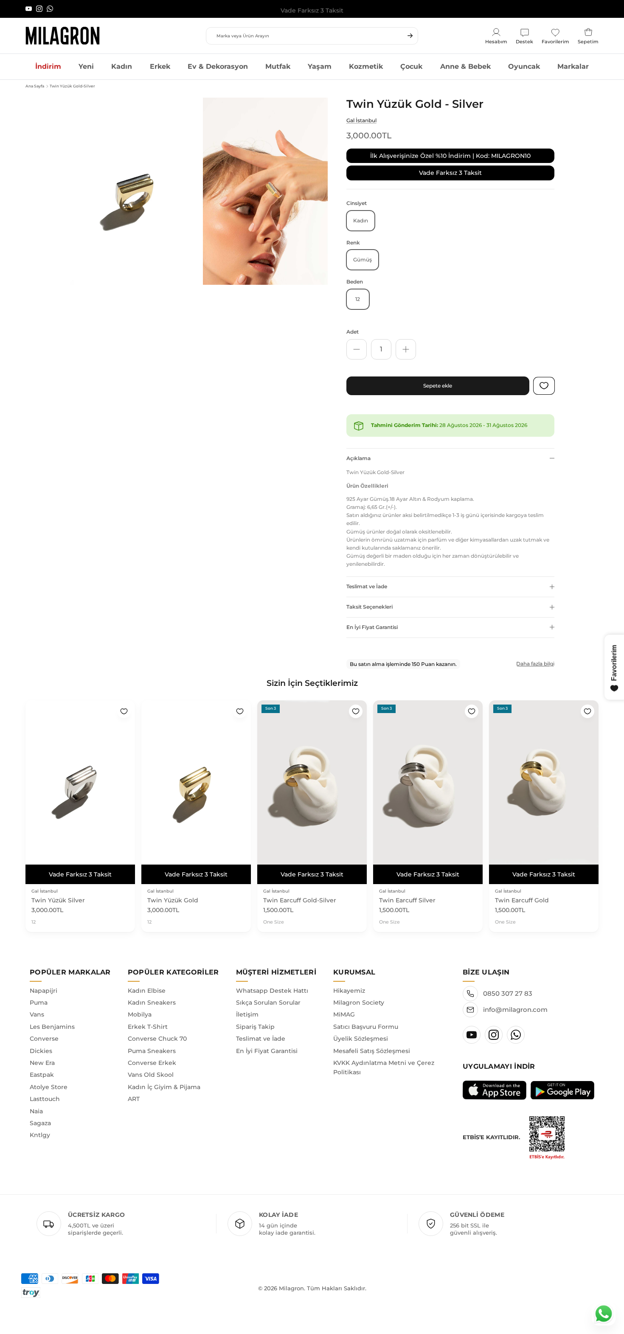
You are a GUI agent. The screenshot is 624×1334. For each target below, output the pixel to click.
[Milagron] (62, 35)
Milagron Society (358, 1002)
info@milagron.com (515, 1009)
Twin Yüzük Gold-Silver (72, 86)
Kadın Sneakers (152, 1002)
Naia (36, 1111)
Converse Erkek (152, 1063)
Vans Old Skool (151, 1074)
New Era (42, 1063)
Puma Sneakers (152, 1051)
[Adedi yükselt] (406, 349)
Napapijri (43, 990)
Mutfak (277, 66)
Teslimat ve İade (366, 586)
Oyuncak (524, 66)
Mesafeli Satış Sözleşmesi (371, 1051)
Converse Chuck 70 (157, 1038)
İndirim (48, 66)
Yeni (86, 66)
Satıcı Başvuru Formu (365, 1027)
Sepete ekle (437, 385)
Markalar (573, 66)
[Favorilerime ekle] (124, 711)
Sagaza (40, 1123)
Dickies (41, 1051)
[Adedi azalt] (356, 349)
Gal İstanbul (361, 120)
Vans (37, 1014)
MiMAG (344, 1014)
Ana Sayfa (34, 86)
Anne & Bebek (465, 66)
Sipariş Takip (255, 1027)
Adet (352, 332)
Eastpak (42, 1074)
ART (134, 1099)
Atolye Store (48, 1087)
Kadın (121, 66)
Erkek (160, 66)
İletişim (247, 1014)
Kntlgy (40, 1135)
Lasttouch (45, 1099)
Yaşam (320, 66)
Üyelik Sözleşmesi (360, 1038)
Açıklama (358, 458)
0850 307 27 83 (507, 993)
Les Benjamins (52, 1027)
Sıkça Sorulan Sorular (268, 1002)
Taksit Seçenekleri (369, 607)
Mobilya (140, 1014)
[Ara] (410, 35)
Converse (44, 1038)
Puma (39, 1002)
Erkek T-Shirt (148, 1027)
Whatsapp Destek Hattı (272, 990)
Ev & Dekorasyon (218, 66)
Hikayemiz (349, 990)
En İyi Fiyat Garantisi (372, 627)
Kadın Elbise (147, 990)
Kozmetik (366, 66)
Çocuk (411, 66)
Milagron (291, 1288)
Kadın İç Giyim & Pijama (164, 1087)
